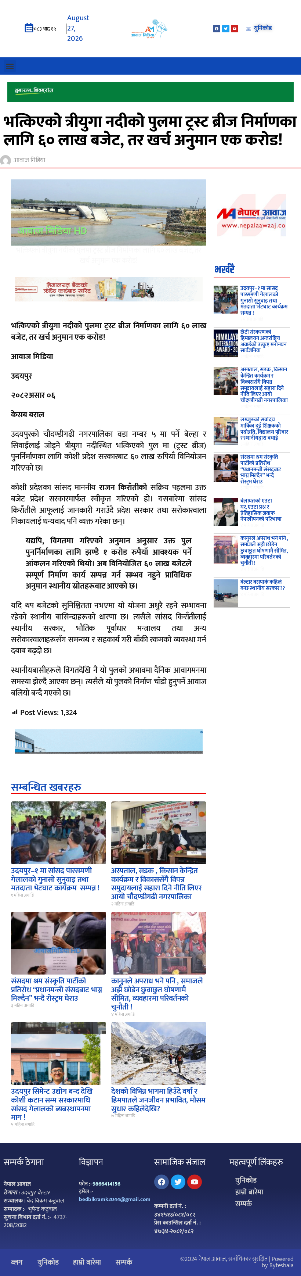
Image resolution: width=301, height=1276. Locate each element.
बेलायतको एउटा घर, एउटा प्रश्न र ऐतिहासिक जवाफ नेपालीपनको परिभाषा (261, 510)
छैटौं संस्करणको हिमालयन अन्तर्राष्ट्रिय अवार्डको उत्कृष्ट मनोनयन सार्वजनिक (263, 341)
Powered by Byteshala (278, 1262)
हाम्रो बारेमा (249, 1192)
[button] (10, 66)
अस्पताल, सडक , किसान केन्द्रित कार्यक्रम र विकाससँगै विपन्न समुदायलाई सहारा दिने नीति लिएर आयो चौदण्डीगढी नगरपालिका (156, 883)
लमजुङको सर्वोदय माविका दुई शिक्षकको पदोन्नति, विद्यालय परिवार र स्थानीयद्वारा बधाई (264, 429)
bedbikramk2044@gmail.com (114, 1199)
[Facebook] (216, 28)
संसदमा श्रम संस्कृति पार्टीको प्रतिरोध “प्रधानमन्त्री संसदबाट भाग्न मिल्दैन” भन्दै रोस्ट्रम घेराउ (56, 990)
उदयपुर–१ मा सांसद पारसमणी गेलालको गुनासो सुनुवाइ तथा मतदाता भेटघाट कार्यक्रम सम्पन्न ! (55, 879)
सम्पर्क (243, 1204)
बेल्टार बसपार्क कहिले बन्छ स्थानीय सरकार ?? (263, 585)
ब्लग (17, 1262)
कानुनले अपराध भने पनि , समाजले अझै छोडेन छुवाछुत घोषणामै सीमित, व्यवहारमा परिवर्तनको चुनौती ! (157, 994)
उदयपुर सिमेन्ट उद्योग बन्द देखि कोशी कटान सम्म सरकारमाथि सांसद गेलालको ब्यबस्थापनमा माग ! (52, 1104)
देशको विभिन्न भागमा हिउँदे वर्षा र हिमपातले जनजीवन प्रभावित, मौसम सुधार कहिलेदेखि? (158, 1100)
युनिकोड (246, 1180)
